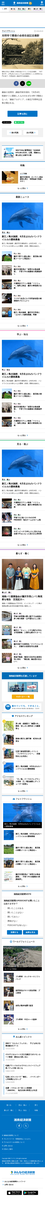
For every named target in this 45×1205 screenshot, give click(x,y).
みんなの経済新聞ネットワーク (22, 1173)
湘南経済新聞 (20, 3)
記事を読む (23, 113)
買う (29, 9)
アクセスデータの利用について (14, 1142)
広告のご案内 (8, 1149)
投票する (14, 932)
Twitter (25, 1125)
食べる (13, 9)
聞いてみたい (14, 917)
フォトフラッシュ (8, 31)
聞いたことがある (16, 908)
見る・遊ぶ (21, 9)
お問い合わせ (8, 1146)
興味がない (13, 921)
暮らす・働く (38, 9)
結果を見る (30, 932)
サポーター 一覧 (23, 697)
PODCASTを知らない (17, 925)
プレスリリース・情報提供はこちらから (17, 1139)
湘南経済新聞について (11, 1135)
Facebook (19, 1125)
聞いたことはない (16, 912)
